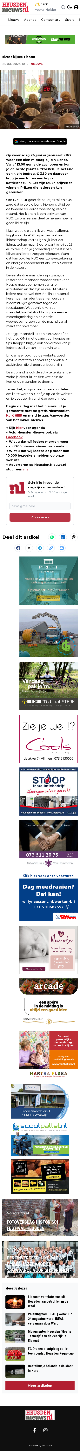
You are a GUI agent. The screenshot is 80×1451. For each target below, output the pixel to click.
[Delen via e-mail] (62, 548)
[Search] (63, 7)
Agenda (30, 20)
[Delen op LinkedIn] (63, 537)
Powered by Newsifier (40, 1445)
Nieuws (13, 20)
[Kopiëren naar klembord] (51, 548)
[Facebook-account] (34, 1430)
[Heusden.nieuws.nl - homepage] (16, 7)
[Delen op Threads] (74, 537)
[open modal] (76, 7)
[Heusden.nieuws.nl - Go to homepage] (40, 1415)
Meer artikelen (40, 1385)
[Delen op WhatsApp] (52, 537)
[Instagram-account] (45, 1430)
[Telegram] (40, 548)
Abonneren (40, 517)
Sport (69, 20)
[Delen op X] (29, 548)
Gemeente (49, 20)
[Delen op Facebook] (18, 548)
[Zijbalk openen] (2, 20)
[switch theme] (69, 7)
